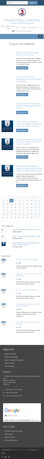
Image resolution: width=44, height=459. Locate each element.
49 (31, 211)
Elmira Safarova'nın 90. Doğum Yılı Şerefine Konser (28, 305)
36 (19, 207)
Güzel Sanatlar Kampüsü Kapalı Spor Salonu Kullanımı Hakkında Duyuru (26, 244)
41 (39, 207)
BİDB (28, 449)
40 (35, 207)
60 (35, 214)
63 (7, 217)
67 (23, 217)
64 (11, 217)
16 (19, 200)
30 (35, 204)
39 (31, 207)
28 (27, 204)
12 (3, 200)
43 (7, 211)
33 (7, 207)
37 (23, 207)
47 (23, 211)
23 (7, 204)
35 (15, 207)
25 (15, 204)
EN (38, 27)
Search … (33, 3)
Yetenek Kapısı (9, 366)
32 (3, 207)
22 (3, 204)
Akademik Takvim (10, 354)
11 (40, 197)
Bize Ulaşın (32, 27)
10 (36, 197)
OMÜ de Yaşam (10, 437)
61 (39, 214)
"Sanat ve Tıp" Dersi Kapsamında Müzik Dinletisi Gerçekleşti (28, 79)
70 (35, 217)
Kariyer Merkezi (10, 363)
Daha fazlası (21, 68)
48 (27, 211)
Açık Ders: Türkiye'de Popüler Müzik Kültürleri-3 (29, 275)
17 (23, 200)
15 (15, 200)
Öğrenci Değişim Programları (14, 360)
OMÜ (17, 27)
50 (35, 211)
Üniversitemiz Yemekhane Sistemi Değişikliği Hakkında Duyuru (28, 105)
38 (27, 207)
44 (11, 211)
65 (15, 217)
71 (39, 217)
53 (7, 214)
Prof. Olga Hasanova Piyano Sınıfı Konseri (28, 323)
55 (15, 214)
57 (23, 214)
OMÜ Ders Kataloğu (11, 357)
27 (23, 204)
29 (31, 204)
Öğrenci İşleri (9, 434)
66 (19, 217)
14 (12, 200)
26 (19, 204)
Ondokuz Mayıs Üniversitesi (14, 431)
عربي (41, 27)
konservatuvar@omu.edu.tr (23, 31)
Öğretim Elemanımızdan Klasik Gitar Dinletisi (27, 53)
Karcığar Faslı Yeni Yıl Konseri (26, 259)
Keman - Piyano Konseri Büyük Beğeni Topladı (26, 236)
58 (27, 214)
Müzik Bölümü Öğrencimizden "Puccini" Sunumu (27, 229)
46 (19, 211)
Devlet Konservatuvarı (22, 23)
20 (35, 200)
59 (31, 214)
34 (11, 207)
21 (39, 200)
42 (3, 211)
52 (3, 214)
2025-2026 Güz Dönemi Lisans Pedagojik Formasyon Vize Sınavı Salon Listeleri (29, 123)
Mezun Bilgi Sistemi (11, 440)
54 (11, 214)
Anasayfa (23, 27)
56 (19, 214)
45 (15, 211)
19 (31, 200)
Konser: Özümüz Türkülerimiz (26, 290)
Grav (37, 449)
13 (7, 200)
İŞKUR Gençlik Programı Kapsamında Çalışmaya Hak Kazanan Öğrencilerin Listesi (29, 168)
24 (11, 204)
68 (27, 217)
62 (3, 217)
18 (27, 200)
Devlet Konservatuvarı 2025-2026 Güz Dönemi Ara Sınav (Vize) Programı (29, 141)
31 (39, 204)
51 (39, 211)
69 (31, 217)
